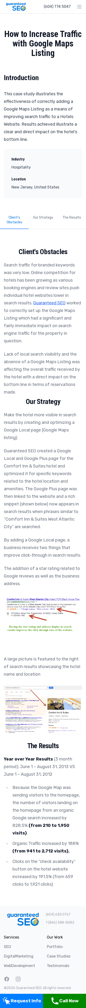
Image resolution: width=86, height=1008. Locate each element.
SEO (7, 946)
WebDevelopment (19, 965)
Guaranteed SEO (49, 303)
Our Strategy (43, 217)
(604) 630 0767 (58, 914)
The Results (72, 217)
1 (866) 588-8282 (60, 923)
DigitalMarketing (18, 956)
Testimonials (58, 965)
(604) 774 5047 (57, 6)
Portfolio (55, 946)
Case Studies (58, 956)
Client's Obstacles (14, 219)
